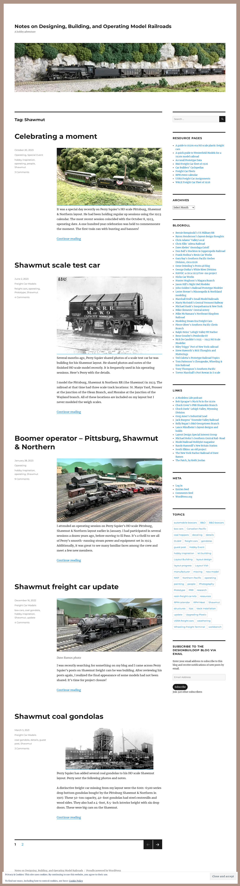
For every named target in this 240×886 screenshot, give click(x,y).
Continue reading (69, 238)
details (34, 739)
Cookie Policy (76, 881)
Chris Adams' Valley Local (190, 240)
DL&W (177, 541)
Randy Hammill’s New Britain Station (196, 445)
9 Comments (22, 479)
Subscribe (180, 687)
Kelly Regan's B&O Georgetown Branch (197, 423)
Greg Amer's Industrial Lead (191, 416)
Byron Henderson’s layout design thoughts (200, 236)
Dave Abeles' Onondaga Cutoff (192, 247)
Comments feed (184, 493)
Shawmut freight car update (67, 586)
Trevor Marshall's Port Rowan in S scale (198, 372)
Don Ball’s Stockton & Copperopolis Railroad (200, 251)
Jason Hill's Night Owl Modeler (193, 284)
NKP (176, 577)
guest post (180, 547)
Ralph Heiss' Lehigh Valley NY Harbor (197, 332)
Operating (20, 155)
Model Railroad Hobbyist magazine (195, 442)
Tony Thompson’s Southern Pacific (196, 368)
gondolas (206, 541)
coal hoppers (181, 534)
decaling (197, 534)
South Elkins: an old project (191, 449)
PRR (191, 590)
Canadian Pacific (196, 528)
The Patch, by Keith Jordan (190, 460)
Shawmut (20, 167)
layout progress (183, 565)
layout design (204, 559)
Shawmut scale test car (57, 265)
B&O (203, 522)
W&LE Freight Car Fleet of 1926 (193, 182)
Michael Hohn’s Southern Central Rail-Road (200, 438)
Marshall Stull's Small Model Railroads (197, 299)
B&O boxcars (216, 522)
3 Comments (22, 172)
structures (179, 608)
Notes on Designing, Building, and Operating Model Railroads (93, 26)
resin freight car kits (185, 596)
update (31, 617)
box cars (19, 610)
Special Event (35, 155)
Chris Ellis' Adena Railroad (190, 243)
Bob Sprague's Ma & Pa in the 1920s (195, 401)
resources (205, 596)
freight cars (21, 288)
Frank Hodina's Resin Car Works (194, 254)
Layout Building (183, 559)
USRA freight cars (184, 620)
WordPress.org (184, 496)
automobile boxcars (185, 522)
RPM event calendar (187, 174)
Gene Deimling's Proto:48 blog (193, 265)
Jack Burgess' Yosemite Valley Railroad (197, 419)
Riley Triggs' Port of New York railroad (197, 346)
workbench (215, 626)
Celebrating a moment (56, 136)
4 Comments (22, 297)
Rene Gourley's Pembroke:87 (192, 335)
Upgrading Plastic (196, 614)
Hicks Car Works (185, 276)
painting (179, 583)
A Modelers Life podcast (189, 397)
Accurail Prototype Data (189, 160)
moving (197, 571)
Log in (179, 485)
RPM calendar (182, 602)
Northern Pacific (192, 577)
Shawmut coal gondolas (59, 716)
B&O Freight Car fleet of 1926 (192, 163)
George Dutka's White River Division (196, 269)
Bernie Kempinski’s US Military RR (195, 232)
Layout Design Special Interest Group (196, 434)
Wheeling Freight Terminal (189, 626)
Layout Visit (201, 565)
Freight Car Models (25, 283)
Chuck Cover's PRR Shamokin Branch (197, 405)
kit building (204, 553)
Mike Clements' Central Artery (192, 310)
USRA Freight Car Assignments (193, 178)
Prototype (20, 292)
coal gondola (32, 610)
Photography (206, 583)
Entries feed (182, 489)
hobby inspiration (25, 159)
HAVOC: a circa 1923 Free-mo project (196, 273)
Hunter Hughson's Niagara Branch (195, 280)
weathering (203, 620)
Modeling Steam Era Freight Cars (194, 321)
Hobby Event (196, 547)
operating (20, 163)
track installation (206, 608)
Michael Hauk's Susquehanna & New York (199, 306)
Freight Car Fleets (185, 171)
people (31, 163)
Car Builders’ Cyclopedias (190, 167)
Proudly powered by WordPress (103, 870)
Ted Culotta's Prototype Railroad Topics (198, 357)
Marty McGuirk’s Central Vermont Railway (199, 302)
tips (191, 608)
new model (212, 571)
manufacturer (182, 571)
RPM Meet (199, 602)
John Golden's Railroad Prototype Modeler (199, 288)
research (202, 590)
